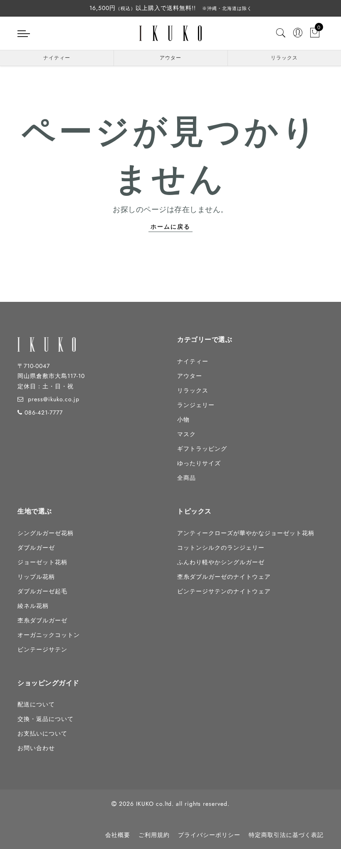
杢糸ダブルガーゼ (42, 620)
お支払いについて (42, 733)
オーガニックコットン (48, 635)
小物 (183, 419)
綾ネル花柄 (33, 606)
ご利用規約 (154, 835)
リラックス (284, 58)
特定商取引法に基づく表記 (286, 835)
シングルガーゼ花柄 (45, 533)
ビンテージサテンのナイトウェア (224, 591)
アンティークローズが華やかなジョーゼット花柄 (245, 533)
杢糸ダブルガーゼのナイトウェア (224, 577)
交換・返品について (45, 719)
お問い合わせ (36, 748)
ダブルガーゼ (36, 547)
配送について (36, 704)
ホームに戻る (170, 226)
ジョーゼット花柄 (42, 562)
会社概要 (117, 835)
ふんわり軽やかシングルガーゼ (220, 562)
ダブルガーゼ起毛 (42, 591)
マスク (186, 434)
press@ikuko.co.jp (53, 399)
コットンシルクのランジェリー (220, 547)
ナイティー (56, 58)
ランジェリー (196, 405)
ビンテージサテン (42, 649)
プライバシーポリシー (209, 835)
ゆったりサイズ (199, 463)
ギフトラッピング (202, 448)
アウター (170, 58)
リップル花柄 (36, 577)
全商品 (186, 478)
